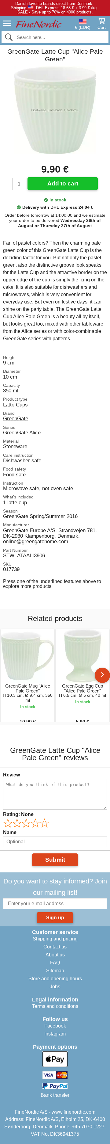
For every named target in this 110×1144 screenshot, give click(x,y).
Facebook (55, 1025)
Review (11, 774)
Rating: (18, 814)
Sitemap (55, 970)
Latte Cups (15, 405)
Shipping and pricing (55, 938)
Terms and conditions (55, 1006)
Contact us (55, 946)
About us (55, 954)
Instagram (55, 1033)
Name (9, 832)
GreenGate (15, 418)
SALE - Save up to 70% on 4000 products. (55, 12)
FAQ (55, 962)
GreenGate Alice (22, 432)
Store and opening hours (55, 978)
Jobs (55, 986)
